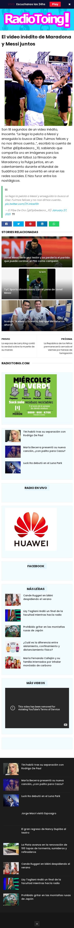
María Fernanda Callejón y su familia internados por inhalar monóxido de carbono (42, 661)
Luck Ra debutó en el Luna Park (42, 463)
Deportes (3, 254)
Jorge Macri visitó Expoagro (38, 813)
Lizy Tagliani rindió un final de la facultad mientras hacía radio (43, 612)
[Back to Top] (37, 923)
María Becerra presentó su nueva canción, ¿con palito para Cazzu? (44, 449)
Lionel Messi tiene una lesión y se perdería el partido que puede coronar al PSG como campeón (37, 259)
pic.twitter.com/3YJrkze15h (22, 204)
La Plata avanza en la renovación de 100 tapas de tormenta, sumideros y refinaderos (44, 848)
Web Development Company (36, 916)
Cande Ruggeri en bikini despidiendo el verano (38, 597)
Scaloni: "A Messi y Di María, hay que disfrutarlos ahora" (34, 323)
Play (55, 4)
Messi (3, 318)
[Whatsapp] (54, 224)
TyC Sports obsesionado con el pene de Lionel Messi (33, 291)
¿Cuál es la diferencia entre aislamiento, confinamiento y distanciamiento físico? (41, 646)
